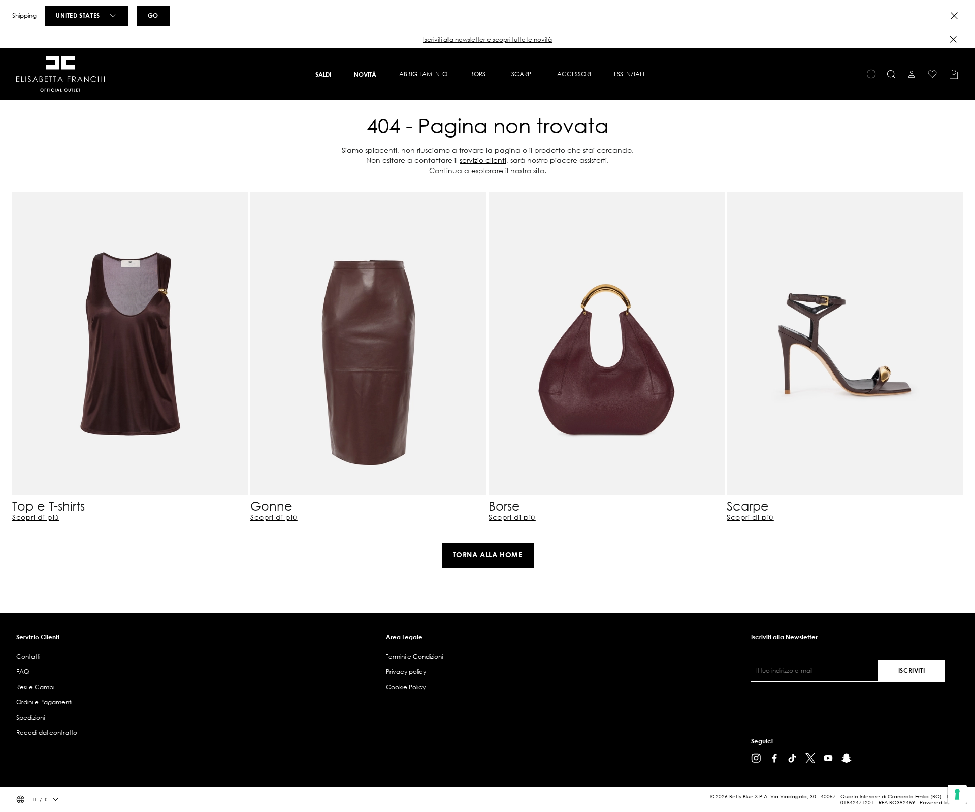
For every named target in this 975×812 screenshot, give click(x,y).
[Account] (911, 74)
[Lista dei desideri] (932, 74)
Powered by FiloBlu (943, 802)
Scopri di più (35, 517)
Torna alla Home (488, 554)
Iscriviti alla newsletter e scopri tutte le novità (487, 39)
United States (78, 15)
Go (153, 15)
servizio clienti (483, 160)
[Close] (954, 15)
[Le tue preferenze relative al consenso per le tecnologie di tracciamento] (957, 794)
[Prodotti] (954, 74)
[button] (487, 39)
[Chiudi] (953, 39)
